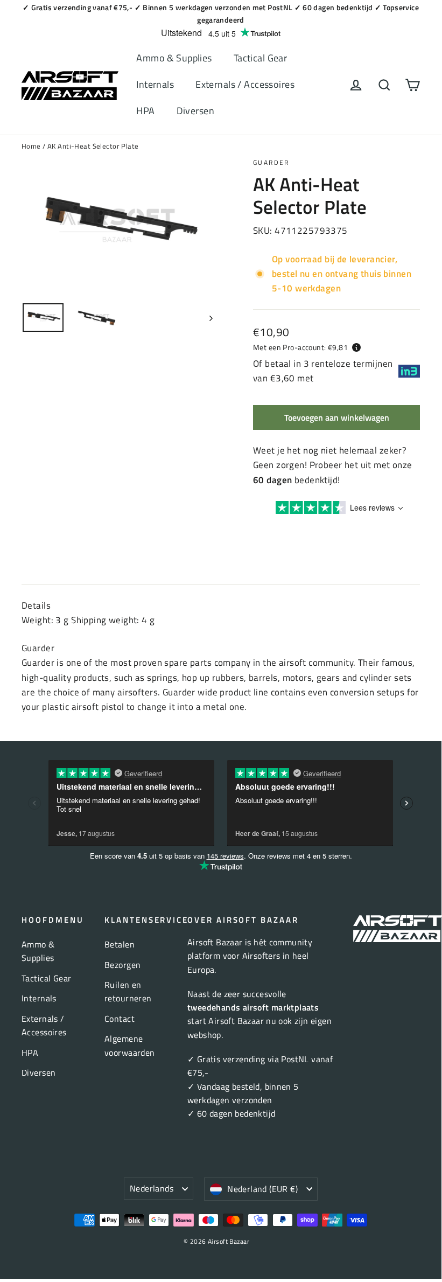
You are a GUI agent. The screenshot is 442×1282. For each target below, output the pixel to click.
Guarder (271, 162)
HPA (145, 110)
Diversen (195, 110)
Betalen (119, 944)
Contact (119, 1018)
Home (31, 146)
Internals (155, 84)
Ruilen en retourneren (128, 991)
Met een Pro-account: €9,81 (300, 347)
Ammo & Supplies (174, 58)
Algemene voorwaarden (129, 1045)
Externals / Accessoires (244, 84)
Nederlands (151, 1188)
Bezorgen (122, 964)
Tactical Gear (260, 58)
